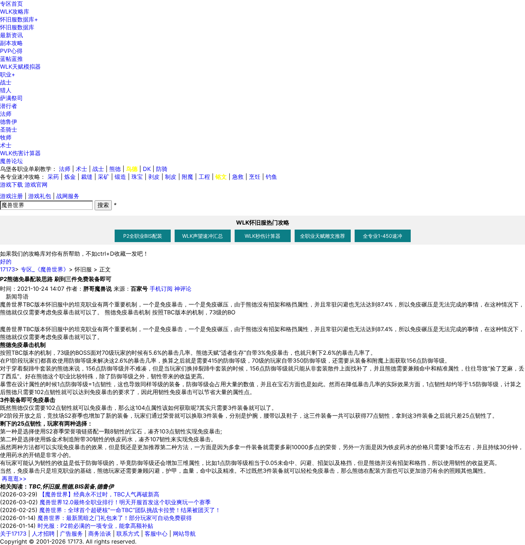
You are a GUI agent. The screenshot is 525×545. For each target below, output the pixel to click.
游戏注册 (11, 196)
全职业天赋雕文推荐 (322, 236)
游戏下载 (11, 184)
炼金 (70, 176)
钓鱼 (271, 176)
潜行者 (8, 105)
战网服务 (67, 196)
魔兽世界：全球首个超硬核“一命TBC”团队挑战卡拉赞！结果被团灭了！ (130, 510)
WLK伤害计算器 (20, 153)
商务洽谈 (99, 533)
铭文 (221, 176)
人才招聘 (43, 533)
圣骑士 (8, 129)
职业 (7, 74)
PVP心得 (11, 50)
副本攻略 (11, 42)
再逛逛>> (14, 478)
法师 (5, 113)
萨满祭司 (11, 98)
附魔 (187, 176)
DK (147, 168)
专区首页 (11, 3)
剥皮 (154, 176)
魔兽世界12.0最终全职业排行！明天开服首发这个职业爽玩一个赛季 (125, 502)
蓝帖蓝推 (11, 58)
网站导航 (184, 533)
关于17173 (13, 533)
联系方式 (127, 533)
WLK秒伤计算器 (262, 236)
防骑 (162, 168)
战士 (5, 82)
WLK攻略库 (14, 11)
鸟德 (132, 168)
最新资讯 (11, 35)
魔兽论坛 (11, 161)
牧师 (5, 137)
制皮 (170, 176)
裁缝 (86, 176)
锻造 (120, 176)
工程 (204, 176)
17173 (7, 269)
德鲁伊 (8, 121)
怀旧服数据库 (19, 19)
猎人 (5, 90)
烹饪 (254, 176)
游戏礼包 (39, 196)
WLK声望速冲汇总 (202, 236)
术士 (5, 145)
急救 (238, 176)
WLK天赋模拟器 (20, 66)
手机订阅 (161, 288)
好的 (5, 261)
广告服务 (71, 533)
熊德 (115, 168)
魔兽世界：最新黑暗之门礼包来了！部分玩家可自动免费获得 (115, 517)
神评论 (182, 288)
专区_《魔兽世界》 (45, 269)
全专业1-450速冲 (382, 236)
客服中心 (156, 533)
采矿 (103, 176)
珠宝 (137, 176)
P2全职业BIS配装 (142, 236)
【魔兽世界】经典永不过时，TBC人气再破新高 (99, 494)
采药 (53, 176)
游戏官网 (36, 184)
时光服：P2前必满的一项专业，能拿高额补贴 (95, 525)
